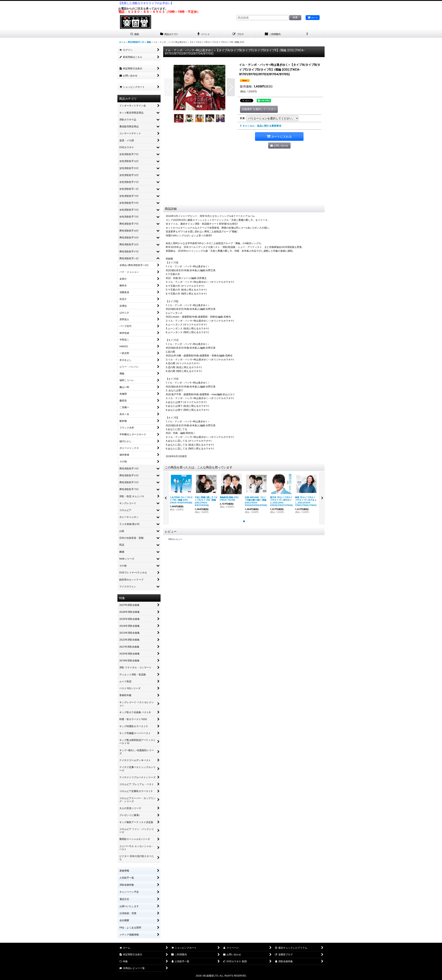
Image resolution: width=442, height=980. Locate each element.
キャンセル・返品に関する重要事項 (262, 125)
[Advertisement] (244, 179)
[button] (307, 34)
